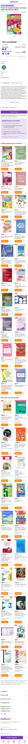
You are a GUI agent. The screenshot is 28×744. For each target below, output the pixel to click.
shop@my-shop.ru (6, 711)
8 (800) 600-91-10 (6, 706)
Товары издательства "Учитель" (11, 143)
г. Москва (23, 44)
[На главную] (14, 2)
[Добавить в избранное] (10, 169)
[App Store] (4, 729)
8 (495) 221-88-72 (5, 708)
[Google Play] (13, 729)
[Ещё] (25, 737)
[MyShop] (5, 719)
